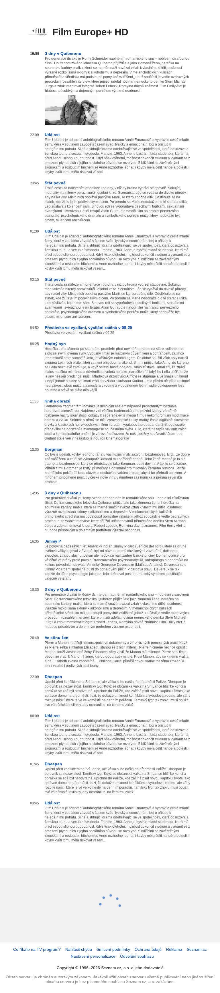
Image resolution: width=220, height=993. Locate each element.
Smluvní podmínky (113, 949)
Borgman (53, 449)
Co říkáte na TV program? (37, 949)
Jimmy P (53, 541)
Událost (52, 134)
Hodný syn (55, 343)
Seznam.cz (197, 949)
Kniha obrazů (57, 401)
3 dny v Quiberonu (63, 53)
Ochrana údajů (148, 949)
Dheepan (53, 676)
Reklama (174, 949)
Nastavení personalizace (93, 956)
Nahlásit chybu (78, 949)
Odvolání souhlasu (137, 956)
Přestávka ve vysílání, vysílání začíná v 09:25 (88, 327)
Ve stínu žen (56, 637)
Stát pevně (55, 183)
